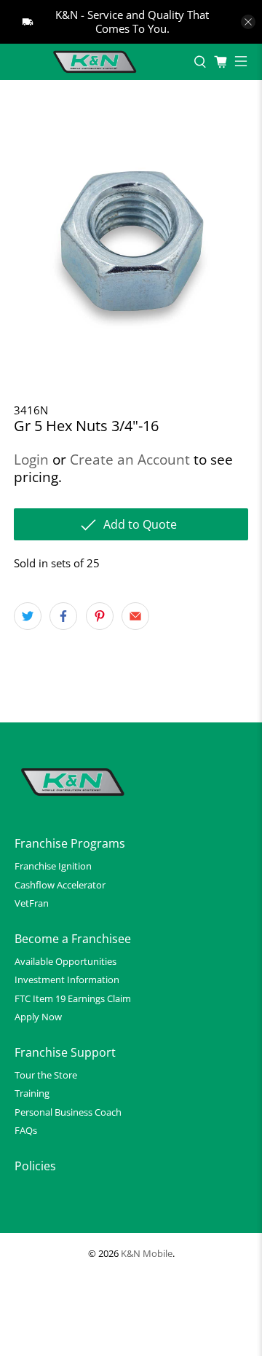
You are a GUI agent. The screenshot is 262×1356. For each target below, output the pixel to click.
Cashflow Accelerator (60, 884)
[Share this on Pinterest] (100, 616)
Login (31, 459)
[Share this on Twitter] (27, 616)
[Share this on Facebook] (63, 616)
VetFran (32, 903)
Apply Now (38, 1016)
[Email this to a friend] (135, 616)
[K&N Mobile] (97, 61)
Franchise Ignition (53, 865)
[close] (248, 22)
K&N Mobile (146, 1253)
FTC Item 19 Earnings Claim (73, 998)
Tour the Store (46, 1074)
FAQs (26, 1130)
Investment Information (67, 979)
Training (32, 1093)
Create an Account (130, 459)
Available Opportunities (65, 961)
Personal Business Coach (68, 1112)
